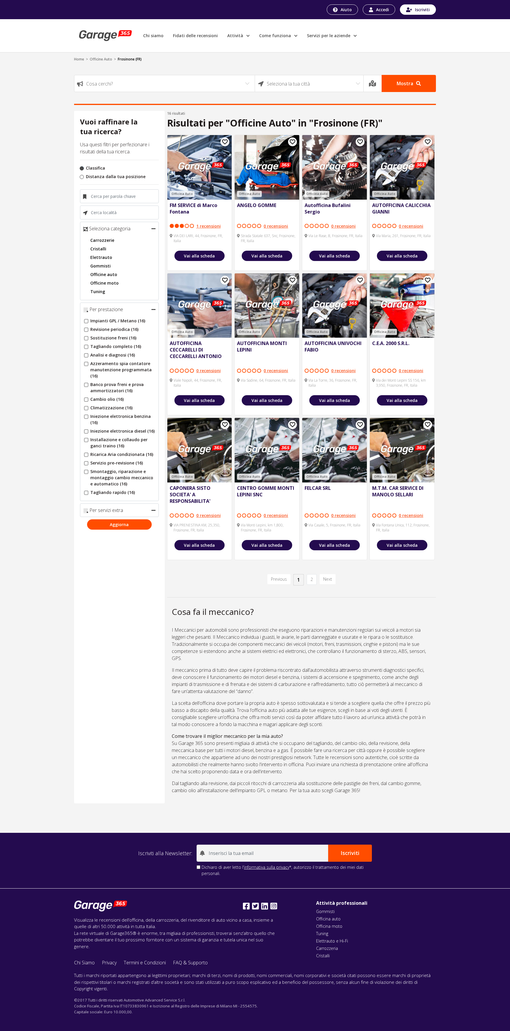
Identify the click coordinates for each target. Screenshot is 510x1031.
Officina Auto (182, 194)
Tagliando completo (115, 346)
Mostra (405, 83)
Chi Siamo (84, 962)
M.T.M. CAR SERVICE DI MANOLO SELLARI (398, 491)
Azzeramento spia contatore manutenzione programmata (121, 370)
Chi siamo (153, 35)
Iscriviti (422, 9)
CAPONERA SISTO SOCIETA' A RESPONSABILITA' (190, 494)
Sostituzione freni (113, 338)
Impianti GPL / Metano (117, 321)
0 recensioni (276, 226)
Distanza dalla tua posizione (116, 176)
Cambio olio (107, 399)
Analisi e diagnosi (112, 355)
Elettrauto (101, 257)
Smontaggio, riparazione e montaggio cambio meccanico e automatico (121, 478)
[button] (153, 228)
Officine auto (103, 274)
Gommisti (100, 266)
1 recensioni (208, 226)
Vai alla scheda (199, 256)
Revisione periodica (114, 329)
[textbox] (164, 83)
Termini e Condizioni (145, 962)
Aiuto (346, 9)
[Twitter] (255, 906)
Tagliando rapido (112, 492)
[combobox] (164, 83)
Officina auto (328, 919)
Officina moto (329, 926)
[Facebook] (246, 906)
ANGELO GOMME (256, 205)
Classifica (95, 168)
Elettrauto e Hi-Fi (332, 941)
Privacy (109, 962)
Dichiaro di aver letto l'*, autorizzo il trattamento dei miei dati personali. (283, 870)
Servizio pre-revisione (116, 463)
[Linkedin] (264, 906)
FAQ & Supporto (190, 962)
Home (79, 59)
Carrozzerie (102, 240)
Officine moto (104, 283)
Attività (235, 35)
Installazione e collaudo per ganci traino (119, 443)
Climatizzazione (111, 408)
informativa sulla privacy (266, 867)
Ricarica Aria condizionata (121, 454)
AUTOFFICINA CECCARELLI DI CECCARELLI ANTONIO (196, 349)
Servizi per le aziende (329, 35)
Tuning (97, 291)
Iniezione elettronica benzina (120, 419)
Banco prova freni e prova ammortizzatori (117, 387)
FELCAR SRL (318, 488)
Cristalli (98, 249)
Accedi (382, 9)
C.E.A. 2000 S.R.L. (390, 343)
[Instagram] (273, 906)
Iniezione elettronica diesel (122, 431)
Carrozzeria (327, 948)
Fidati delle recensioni (195, 35)
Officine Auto (101, 59)
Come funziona (275, 35)
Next (327, 579)
